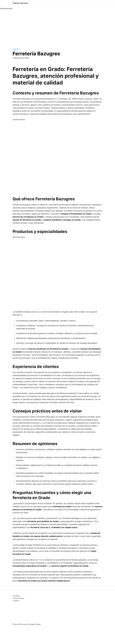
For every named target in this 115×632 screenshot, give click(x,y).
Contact (16, 601)
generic (16, 49)
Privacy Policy (18, 598)
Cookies (16, 596)
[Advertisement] (57, 27)
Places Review (20, 3)
